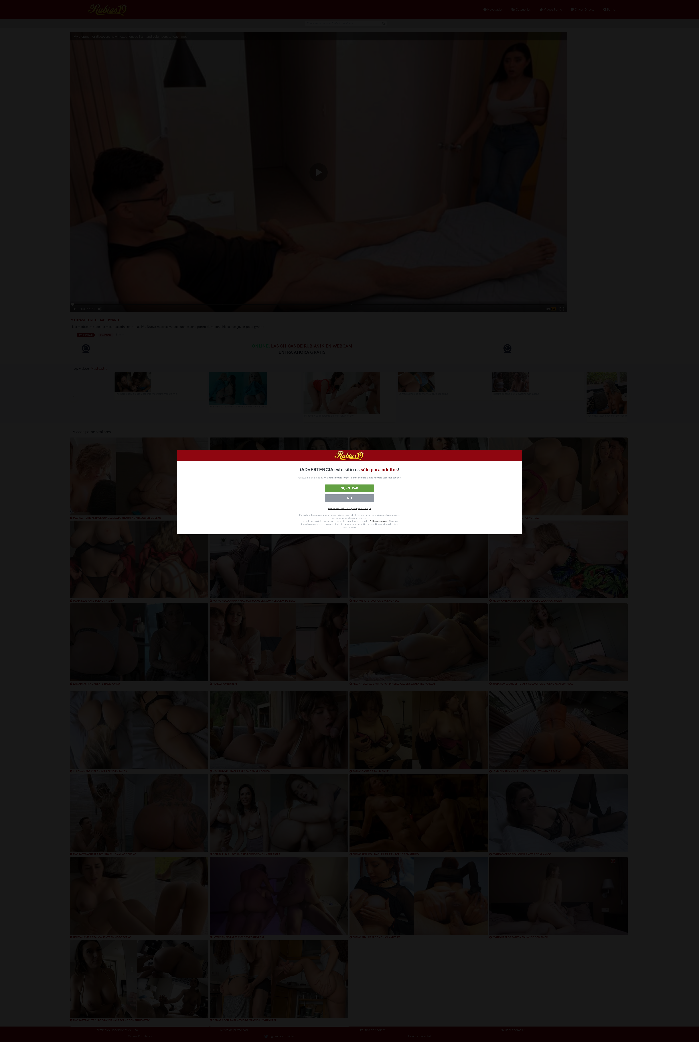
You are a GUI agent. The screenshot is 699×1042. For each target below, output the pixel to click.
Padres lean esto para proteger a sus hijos (349, 508)
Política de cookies (378, 521)
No (349, 498)
